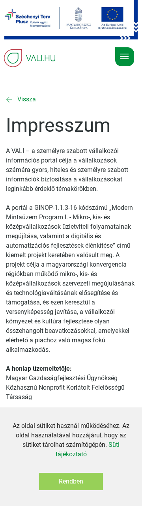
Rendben (71, 481)
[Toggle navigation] (124, 56)
